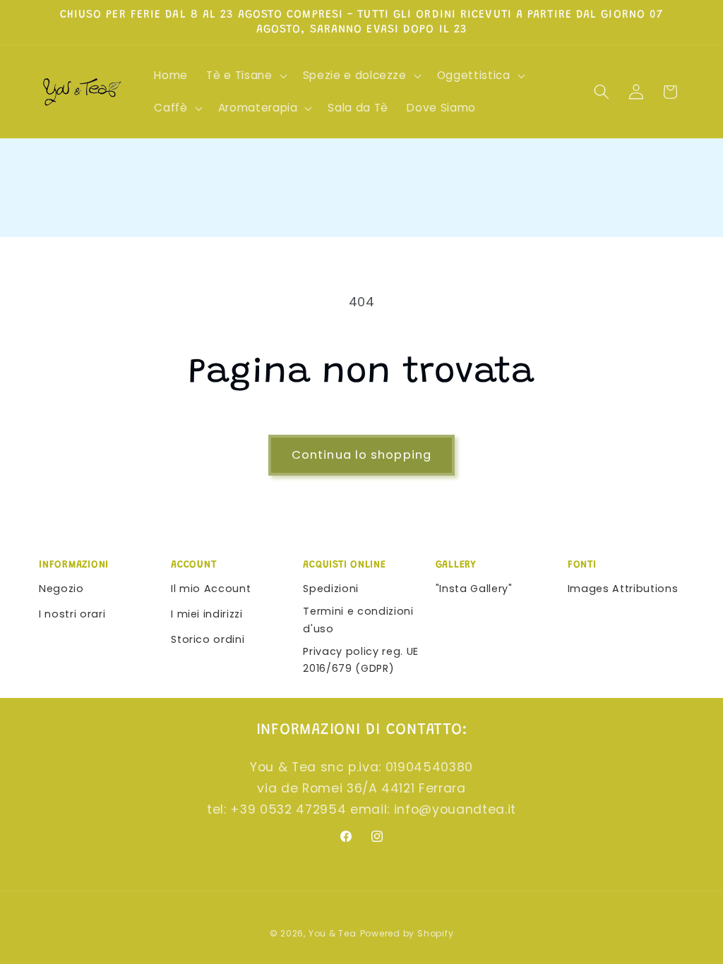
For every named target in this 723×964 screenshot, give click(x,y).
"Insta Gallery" (474, 589)
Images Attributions (623, 589)
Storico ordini (207, 639)
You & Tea (333, 933)
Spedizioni (331, 589)
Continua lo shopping (361, 455)
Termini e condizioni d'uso (358, 620)
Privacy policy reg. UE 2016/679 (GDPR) (361, 660)
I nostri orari (72, 614)
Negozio (61, 589)
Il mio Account (211, 589)
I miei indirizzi (207, 614)
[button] (245, 75)
